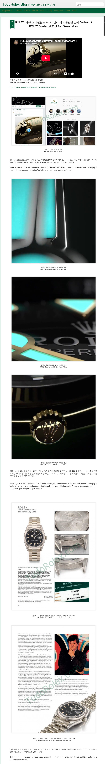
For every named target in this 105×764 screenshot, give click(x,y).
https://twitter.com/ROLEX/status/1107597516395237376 (33, 87)
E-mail (74, 10)
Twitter (67, 10)
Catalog (49, 10)
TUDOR (27, 10)
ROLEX (35, 10)
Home (19, 10)
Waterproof (58, 10)
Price (42, 10)
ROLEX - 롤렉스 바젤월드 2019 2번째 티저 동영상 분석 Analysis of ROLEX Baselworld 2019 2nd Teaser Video (53, 24)
